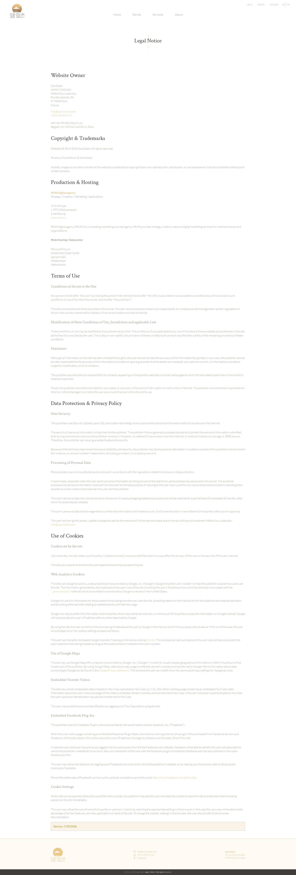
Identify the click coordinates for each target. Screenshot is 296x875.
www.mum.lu (58, 217)
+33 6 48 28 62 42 (61, 115)
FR (288, 4)
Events (261, 4)
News (249, 4)
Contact (274, 4)
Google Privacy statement (114, 670)
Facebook (141, 858)
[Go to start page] (17, 11)
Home (117, 14)
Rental (136, 14)
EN (283, 4)
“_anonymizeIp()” (60, 591)
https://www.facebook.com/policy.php (174, 777)
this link (150, 640)
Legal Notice (149, 872)
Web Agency (160, 872)
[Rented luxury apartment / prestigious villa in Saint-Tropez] (58, 854)
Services (157, 14)
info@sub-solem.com (63, 111)
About (179, 14)
